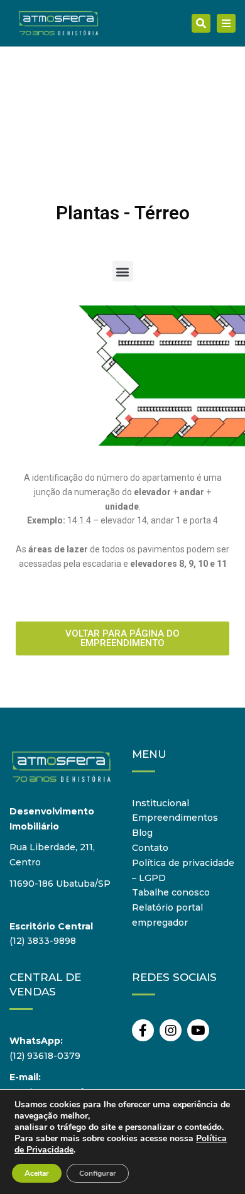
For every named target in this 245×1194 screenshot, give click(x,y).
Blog (142, 832)
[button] (122, 271)
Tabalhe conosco (171, 892)
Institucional (160, 803)
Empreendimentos (175, 817)
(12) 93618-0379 (44, 1055)
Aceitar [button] (36, 1173)
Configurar (97, 1173)
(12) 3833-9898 (42, 940)
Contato (150, 847)
